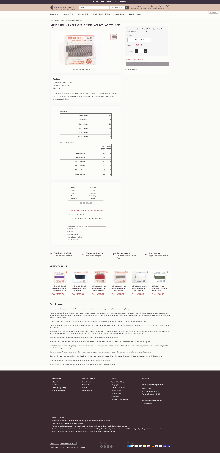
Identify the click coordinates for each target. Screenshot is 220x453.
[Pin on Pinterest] (84, 203)
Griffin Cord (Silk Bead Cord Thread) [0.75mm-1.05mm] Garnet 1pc (99, 288)
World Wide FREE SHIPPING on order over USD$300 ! (110, 2)
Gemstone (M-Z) (83, 14)
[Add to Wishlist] (67, 272)
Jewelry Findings (59, 20)
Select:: (138, 36)
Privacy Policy (116, 391)
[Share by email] (90, 203)
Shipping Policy (116, 385)
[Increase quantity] (145, 51)
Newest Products (72, 240)
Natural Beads (119, 14)
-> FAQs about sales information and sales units (85, 218)
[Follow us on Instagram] (108, 446)
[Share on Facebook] (81, 203)
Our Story (55, 385)
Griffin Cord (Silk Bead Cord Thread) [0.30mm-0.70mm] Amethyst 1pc (59, 288)
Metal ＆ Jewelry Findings (101, 14)
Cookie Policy (115, 396)
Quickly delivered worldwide (63, 256)
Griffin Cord (70, 231)
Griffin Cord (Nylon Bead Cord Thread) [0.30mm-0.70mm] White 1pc (139, 288)
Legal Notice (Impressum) (119, 399)
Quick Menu (54, 14)
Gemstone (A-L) (67, 14)
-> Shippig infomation (76, 214)
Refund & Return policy (118, 388)
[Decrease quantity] (136, 51)
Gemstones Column (58, 391)
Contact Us (85, 385)
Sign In (84, 388)
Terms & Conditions (117, 382)
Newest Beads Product (74, 237)
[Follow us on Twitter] (105, 446)
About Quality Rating (59, 388)
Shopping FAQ (86, 382)
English (53, 443)
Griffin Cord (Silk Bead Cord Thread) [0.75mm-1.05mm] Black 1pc (79, 288)
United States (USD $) (66, 443)
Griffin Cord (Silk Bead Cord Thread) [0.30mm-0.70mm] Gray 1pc (119, 288)
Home (51, 20)
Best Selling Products (74, 229)
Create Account (87, 391)
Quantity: (130, 51)
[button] (213, 12)
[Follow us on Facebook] (101, 446)
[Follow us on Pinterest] (111, 446)
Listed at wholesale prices (94, 256)
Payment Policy (116, 393)
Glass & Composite (135, 14)
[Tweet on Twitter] (87, 203)
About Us (55, 382)
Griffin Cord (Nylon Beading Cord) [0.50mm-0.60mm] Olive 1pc (159, 288)
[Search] (127, 7)
